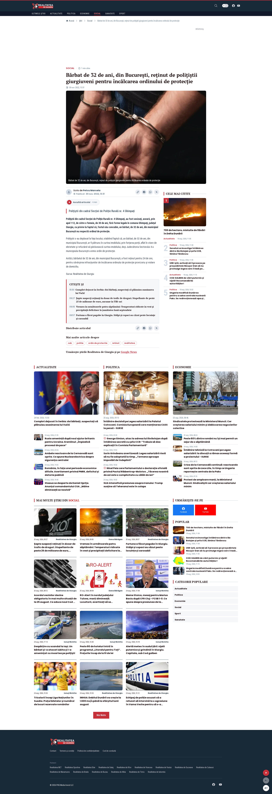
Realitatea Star (89, 767)
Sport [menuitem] (122, 13)
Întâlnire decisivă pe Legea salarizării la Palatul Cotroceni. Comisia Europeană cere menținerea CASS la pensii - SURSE (136, 425)
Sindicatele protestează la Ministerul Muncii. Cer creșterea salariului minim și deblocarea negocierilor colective (205, 425)
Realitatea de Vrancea (143, 767)
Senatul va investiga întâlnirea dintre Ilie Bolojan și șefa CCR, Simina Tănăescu (186, 251)
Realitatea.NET (55, 767)
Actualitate (169, 239)
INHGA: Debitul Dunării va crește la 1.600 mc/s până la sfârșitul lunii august (100, 701)
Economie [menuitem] (85, 13)
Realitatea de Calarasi (205, 767)
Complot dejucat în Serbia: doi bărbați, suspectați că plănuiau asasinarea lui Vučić (115, 291)
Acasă (71, 21)
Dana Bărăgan (116, 539)
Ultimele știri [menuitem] (38, 13)
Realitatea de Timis (136, 772)
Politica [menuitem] (71, 13)
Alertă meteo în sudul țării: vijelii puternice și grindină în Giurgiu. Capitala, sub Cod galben (145, 650)
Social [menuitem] (97, 13)
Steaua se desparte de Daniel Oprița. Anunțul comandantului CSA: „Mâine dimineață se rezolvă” (67, 486)
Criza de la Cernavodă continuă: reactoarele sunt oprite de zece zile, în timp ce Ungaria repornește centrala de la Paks (211, 468)
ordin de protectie (97, 343)
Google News (129, 352)
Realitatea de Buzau (100, 772)
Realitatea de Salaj (106, 767)
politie (80, 343)
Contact (53, 751)
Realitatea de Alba (118, 772)
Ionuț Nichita (162, 590)
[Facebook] (233, 5)
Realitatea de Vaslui (164, 767)
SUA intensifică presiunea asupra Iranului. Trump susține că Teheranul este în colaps (133, 484)
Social (89, 21)
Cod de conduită (109, 751)
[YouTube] (238, 5)
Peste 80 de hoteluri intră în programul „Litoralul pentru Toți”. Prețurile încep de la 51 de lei (100, 650)
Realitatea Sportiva (72, 767)
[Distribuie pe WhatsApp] (150, 192)
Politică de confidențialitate (88, 751)
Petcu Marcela (91, 190)
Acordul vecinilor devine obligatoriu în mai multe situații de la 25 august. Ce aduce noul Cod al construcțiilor (55, 600)
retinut (115, 343)
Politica (173, 245)
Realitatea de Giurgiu (66, 539)
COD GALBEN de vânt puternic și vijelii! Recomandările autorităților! (187, 280)
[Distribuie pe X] (156, 192)
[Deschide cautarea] (216, 5)
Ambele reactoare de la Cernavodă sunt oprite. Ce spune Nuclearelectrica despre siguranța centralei (69, 457)
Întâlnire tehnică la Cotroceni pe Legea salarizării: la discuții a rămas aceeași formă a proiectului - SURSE (210, 453)
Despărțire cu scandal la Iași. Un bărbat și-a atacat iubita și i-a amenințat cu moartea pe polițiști (54, 650)
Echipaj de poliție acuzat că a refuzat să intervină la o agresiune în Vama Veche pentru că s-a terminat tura (146, 702)
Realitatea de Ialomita (156, 772)
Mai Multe (101, 715)
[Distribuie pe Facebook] (144, 192)
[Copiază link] (137, 192)
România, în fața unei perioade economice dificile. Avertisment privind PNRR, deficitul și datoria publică (72, 472)
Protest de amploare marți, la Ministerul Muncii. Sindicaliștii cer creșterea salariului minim (210, 483)
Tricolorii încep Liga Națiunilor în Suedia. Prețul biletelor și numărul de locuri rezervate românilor (54, 701)
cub (70, 343)
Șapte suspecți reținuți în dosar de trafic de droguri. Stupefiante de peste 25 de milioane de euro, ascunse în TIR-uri (115, 300)
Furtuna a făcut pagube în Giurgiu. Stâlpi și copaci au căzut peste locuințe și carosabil (115, 317)
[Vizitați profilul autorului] (69, 192)
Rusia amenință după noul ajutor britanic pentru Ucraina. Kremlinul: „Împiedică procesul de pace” (70, 442)
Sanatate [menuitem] (110, 13)
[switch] (225, 5)
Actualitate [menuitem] (56, 13)
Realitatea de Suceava (184, 767)
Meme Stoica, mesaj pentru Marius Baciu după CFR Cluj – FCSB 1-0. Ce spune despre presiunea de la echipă (147, 600)
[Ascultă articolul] (266, 773)
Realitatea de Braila (81, 772)
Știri (80, 21)
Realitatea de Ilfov (124, 767)
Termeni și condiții (67, 751)
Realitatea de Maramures (60, 772)
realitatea (129, 343)
